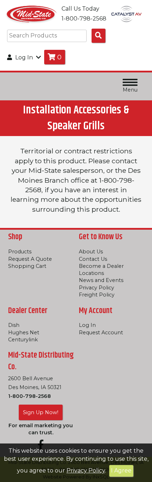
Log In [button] (24, 57)
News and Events (101, 280)
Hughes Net (23, 332)
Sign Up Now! (40, 412)
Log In (87, 325)
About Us (91, 251)
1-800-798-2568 (29, 396)
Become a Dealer (101, 266)
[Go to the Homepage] (31, 13)
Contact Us (93, 259)
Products (19, 251)
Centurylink (23, 339)
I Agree (121, 470)
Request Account (101, 332)
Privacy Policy (85, 470)
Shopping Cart (27, 266)
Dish (13, 325)
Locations (91, 273)
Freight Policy (97, 295)
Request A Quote (30, 259)
